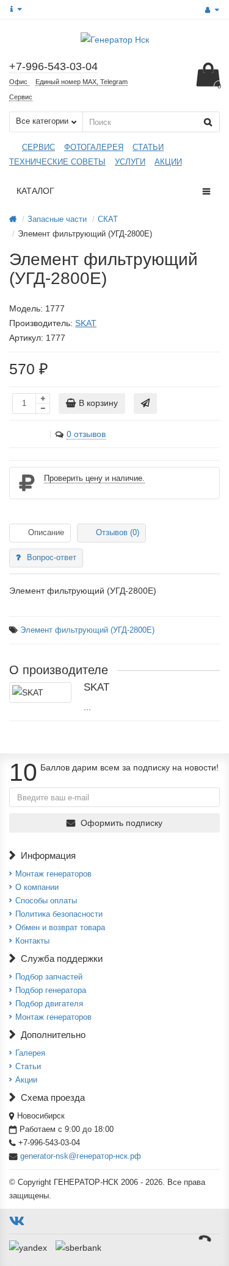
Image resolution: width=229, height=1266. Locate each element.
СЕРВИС (38, 147)
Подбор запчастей (48, 976)
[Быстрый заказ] (145, 403)
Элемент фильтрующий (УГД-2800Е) (87, 630)
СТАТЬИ (148, 147)
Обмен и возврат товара (60, 927)
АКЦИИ (168, 161)
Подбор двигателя (49, 1003)
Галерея (30, 1053)
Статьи (28, 1066)
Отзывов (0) (117, 532)
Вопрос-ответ (51, 557)
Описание (46, 532)
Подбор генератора (50, 990)
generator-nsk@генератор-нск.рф (80, 1156)
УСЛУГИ (130, 161)
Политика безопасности (59, 914)
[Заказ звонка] (204, 1238)
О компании (37, 887)
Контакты (32, 940)
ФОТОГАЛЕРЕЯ (93, 147)
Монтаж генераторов (53, 873)
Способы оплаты (46, 900)
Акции (26, 1079)
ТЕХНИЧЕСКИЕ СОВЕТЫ (57, 161)
